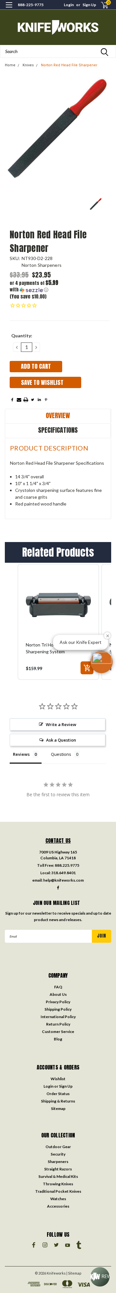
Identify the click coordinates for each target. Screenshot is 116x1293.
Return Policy (58, 1024)
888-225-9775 (31, 4)
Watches (58, 1198)
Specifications (58, 430)
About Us (58, 994)
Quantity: (21, 335)
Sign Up (89, 4)
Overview (58, 415)
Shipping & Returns (58, 1101)
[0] (101, 5)
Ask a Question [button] (61, 740)
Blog (58, 1039)
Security (58, 1154)
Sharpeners (58, 1161)
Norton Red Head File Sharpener (69, 65)
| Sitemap (73, 1273)
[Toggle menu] (9, 9)
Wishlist (58, 1078)
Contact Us (58, 840)
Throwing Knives (58, 1183)
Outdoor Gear (58, 1146)
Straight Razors (58, 1169)
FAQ (58, 986)
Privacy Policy (58, 1001)
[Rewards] (100, 1277)
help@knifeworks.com (63, 880)
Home (10, 65)
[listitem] (58, 622)
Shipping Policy (58, 1009)
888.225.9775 (67, 865)
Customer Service (58, 1031)
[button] (35, 286)
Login (69, 4)
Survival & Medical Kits (58, 1176)
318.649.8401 (63, 872)
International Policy (58, 1016)
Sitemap (58, 1108)
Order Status (58, 1093)
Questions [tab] (61, 754)
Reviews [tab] (21, 754)
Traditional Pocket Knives (58, 1191)
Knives (28, 65)
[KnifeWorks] (58, 27)
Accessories (58, 1206)
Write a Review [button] (61, 724)
